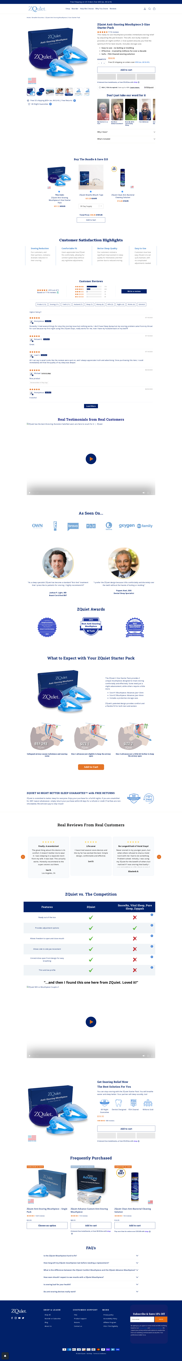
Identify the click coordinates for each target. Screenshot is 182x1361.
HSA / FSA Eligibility (110, 1326)
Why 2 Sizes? (102, 132)
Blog (46, 1322)
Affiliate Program (109, 1322)
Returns (77, 1322)
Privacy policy (108, 1315)
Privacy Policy (143, 1328)
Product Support (80, 1318)
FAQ (75, 1315)
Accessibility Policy (110, 1318)
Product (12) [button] (41, 304)
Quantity (101, 59)
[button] (102, 32)
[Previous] (23, 857)
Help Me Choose (87, 8)
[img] (34, 318)
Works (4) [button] (131, 304)
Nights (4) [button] (120, 304)
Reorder (75, 8)
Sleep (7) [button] (89, 304)
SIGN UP (161, 1319)
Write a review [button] (134, 291)
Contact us (78, 1326)
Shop (68, 8)
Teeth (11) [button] (66, 304)
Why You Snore (101, 8)
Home (29, 17)
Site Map (89, 1353)
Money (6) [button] (100, 304)
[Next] (159, 857)
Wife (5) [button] (110, 304)
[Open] (5, 1355)
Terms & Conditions (156, 1328)
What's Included (103, 139)
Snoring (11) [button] (54, 304)
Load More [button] (91, 406)
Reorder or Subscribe (53, 1318)
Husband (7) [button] (78, 304)
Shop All (48, 1315)
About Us (48, 1326)
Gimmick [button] (142, 304)
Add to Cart (91, 767)
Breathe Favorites (38, 17)
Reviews (113, 8)
